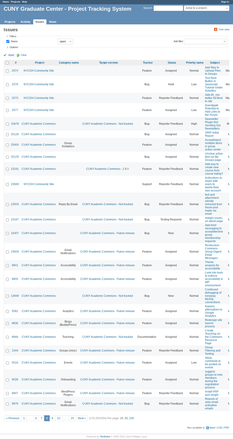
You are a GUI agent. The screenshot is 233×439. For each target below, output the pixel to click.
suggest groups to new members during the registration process (214, 379)
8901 (15, 265)
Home (6, 1)
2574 (15, 70)
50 (126, 418)
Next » (82, 418)
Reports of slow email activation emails (211, 403)
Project (39, 62)
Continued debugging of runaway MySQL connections (213, 296)
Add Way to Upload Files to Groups (213, 70)
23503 (15, 204)
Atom (212, 427)
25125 (15, 156)
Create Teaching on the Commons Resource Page (213, 337)
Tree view (223, 29)
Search (147, 8)
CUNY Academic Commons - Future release (107, 233)
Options (14, 47)
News (52, 21)
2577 (15, 110)
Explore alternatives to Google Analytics (213, 311)
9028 (15, 379)
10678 (15, 123)
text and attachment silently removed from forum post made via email (213, 204)
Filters (13, 36)
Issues (39, 21)
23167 (15, 219)
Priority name (195, 62)
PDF (226, 427)
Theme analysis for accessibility (212, 265)
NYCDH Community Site (39, 70)
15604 (15, 251)
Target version (108, 62)
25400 (15, 144)
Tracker (148, 62)
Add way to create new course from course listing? (214, 169)
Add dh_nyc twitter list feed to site (214, 98)
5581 (15, 311)
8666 (15, 336)
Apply (11, 55)
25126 (15, 134)
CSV (219, 427)
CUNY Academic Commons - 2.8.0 (107, 168)
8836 (15, 323)
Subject (215, 62)
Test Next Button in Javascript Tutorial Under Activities (214, 84)
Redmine (105, 436)
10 (58, 418)
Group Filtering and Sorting (212, 350)
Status (14, 41)
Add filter (178, 41)
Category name (69, 62)
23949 (15, 184)
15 (72, 418)
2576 (15, 84)
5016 (15, 362)
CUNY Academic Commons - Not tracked (107, 123)
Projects (15, 1)
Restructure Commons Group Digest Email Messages (213, 252)
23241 (15, 168)
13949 (15, 295)
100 (131, 418)
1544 (15, 350)
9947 (15, 393)
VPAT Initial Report (212, 134)
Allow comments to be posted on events (213, 362)
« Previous (12, 418)
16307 (15, 233)
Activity (25, 21)
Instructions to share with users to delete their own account (213, 184)
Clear (24, 55)
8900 (15, 279)
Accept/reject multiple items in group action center (213, 144)
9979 (15, 403)
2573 (15, 98)
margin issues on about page (214, 219)
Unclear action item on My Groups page (214, 157)
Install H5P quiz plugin (212, 393)
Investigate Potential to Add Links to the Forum (212, 110)
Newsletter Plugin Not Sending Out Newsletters (212, 123)
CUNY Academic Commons (39, 123)
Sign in (225, 1)
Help (24, 1)
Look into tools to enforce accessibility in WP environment (214, 279)
